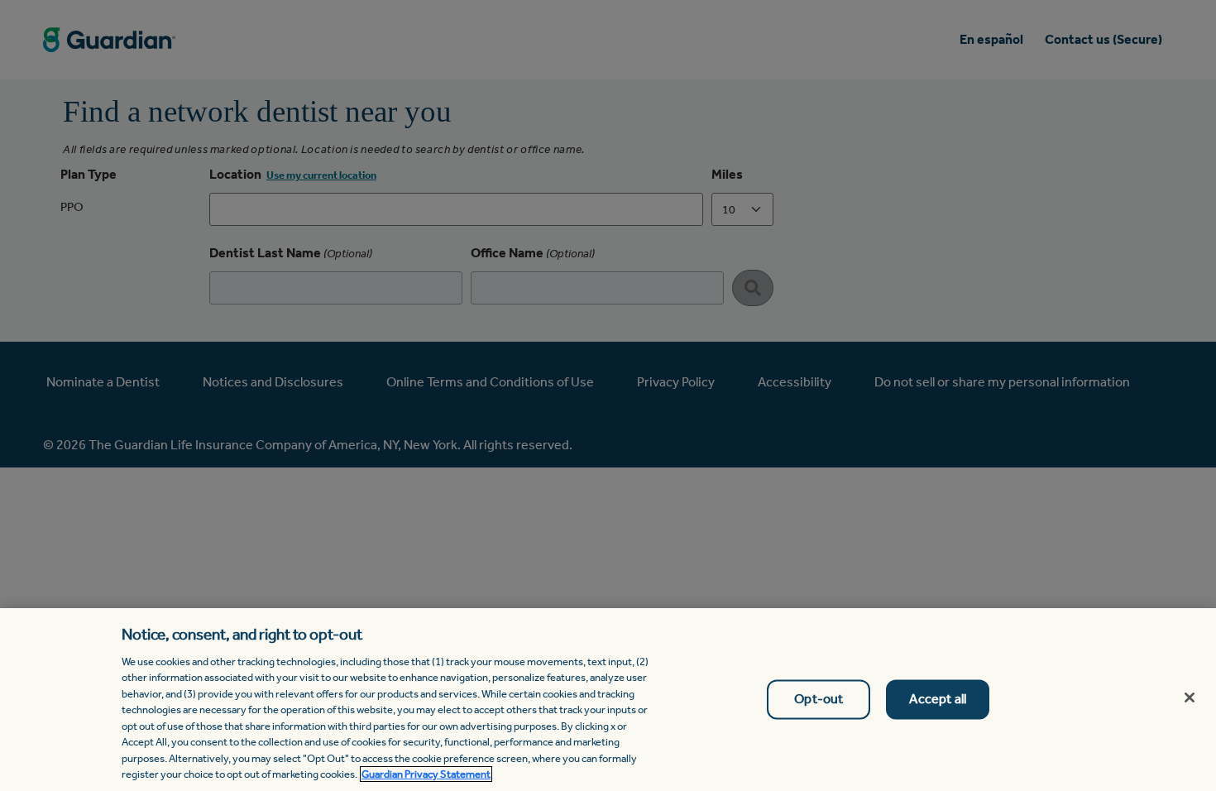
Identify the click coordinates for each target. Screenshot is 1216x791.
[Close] (1189, 697)
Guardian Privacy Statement (426, 774)
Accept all (937, 699)
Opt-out (818, 699)
